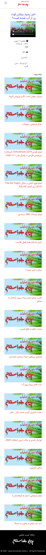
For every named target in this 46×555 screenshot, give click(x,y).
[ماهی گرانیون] (23, 457)
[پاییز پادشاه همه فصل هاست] (23, 232)
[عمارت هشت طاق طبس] (23, 318)
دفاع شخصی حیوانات (32, 124)
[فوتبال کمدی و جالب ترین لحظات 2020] (23, 430)
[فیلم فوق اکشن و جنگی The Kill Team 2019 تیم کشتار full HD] (23, 173)
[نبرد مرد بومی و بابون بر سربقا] (23, 513)
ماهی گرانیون (36, 468)
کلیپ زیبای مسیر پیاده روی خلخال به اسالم (25, 299)
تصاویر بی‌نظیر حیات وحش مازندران (25, 357)
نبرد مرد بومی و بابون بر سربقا (28, 523)
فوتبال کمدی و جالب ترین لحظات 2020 (23, 440)
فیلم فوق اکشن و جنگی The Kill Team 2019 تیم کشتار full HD (23, 185)
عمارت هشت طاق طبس (31, 329)
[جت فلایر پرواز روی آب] (23, 374)
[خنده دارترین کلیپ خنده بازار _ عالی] (23, 402)
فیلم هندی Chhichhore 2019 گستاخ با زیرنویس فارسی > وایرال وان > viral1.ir (23, 153)
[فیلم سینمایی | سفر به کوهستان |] (23, 485)
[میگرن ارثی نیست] (23, 259)
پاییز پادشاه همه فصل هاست (29, 242)
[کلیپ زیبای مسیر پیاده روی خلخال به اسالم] (23, 287)
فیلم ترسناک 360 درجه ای (30, 214)
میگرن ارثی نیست (34, 270)
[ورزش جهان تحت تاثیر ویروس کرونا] (23, 86)
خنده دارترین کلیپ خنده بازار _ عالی (26, 412)
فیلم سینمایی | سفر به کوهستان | (27, 496)
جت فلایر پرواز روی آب (31, 385)
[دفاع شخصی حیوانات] (23, 114)
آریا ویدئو (23, 63)
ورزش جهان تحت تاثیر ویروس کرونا (25, 96)
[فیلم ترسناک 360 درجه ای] (23, 204)
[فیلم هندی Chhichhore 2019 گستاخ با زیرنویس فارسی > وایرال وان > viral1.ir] (23, 141)
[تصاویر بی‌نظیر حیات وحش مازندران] (23, 346)
